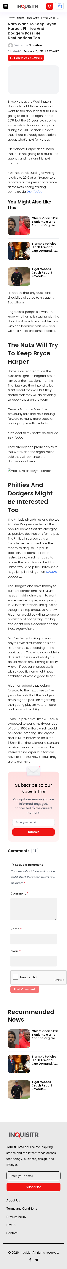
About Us (13, 1200)
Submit (33, 832)
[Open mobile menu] (5, 6)
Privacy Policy (16, 1217)
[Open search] (49, 6)
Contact (11, 1233)
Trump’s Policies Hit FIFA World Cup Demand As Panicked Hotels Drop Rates (44, 250)
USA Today (35, 192)
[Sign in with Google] (59, 5)
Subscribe (33, 1187)
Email (15, 951)
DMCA (11, 1225)
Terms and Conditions (21, 1208)
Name (16, 929)
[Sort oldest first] (34, 851)
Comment (19, 893)
